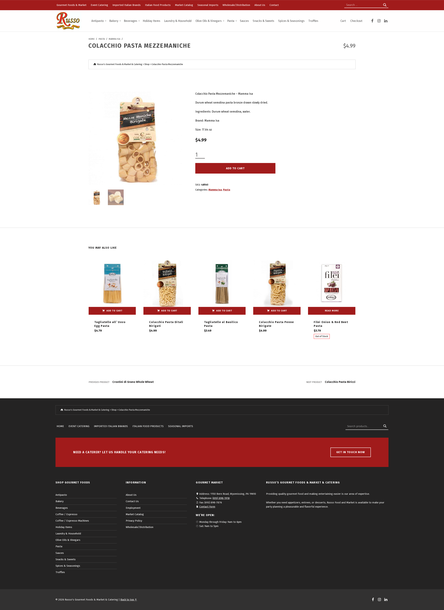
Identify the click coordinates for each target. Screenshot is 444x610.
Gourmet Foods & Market (71, 5)
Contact (274, 5)
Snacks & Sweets (263, 21)
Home (91, 39)
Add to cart (235, 168)
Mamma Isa (114, 39)
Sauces (244, 21)
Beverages (130, 21)
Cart (343, 21)
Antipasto (97, 21)
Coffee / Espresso (66, 514)
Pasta (230, 21)
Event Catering (99, 5)
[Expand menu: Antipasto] (105, 21)
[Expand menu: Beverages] (139, 21)
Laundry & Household (178, 21)
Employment (133, 507)
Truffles (313, 21)
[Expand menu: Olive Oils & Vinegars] (223, 21)
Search (384, 426)
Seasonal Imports (207, 5)
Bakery (113, 21)
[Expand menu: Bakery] (120, 21)
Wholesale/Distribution (236, 5)
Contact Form (207, 506)
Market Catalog (184, 5)
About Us (259, 5)
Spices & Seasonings (291, 21)
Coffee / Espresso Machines (72, 520)
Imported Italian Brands (126, 5)
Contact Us (132, 501)
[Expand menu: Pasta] (236, 21)
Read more (332, 310)
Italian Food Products (158, 5)
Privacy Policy (134, 520)
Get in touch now (350, 452)
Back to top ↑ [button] (128, 599)
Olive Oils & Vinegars (208, 21)
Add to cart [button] (114, 310)
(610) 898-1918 (221, 498)
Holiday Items (151, 21)
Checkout (356, 21)
